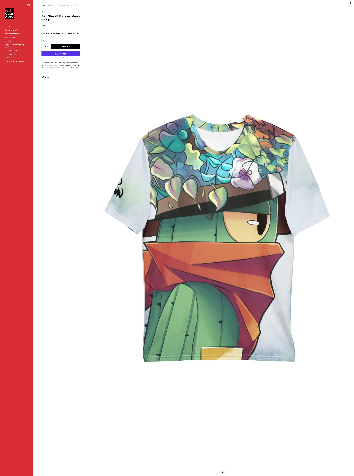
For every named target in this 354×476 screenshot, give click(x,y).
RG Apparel (51, 5)
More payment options (61, 58)
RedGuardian (45, 11)
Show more (45, 72)
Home (43, 5)
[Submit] (28, 470)
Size (44, 38)
